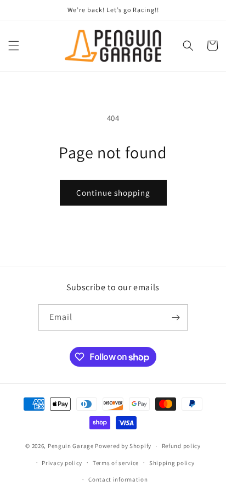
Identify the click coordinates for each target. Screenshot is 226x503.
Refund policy (181, 446)
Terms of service (116, 463)
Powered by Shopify (123, 446)
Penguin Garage (71, 446)
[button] (14, 46)
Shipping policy (172, 463)
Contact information (118, 479)
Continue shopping (113, 192)
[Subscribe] (175, 317)
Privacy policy (62, 463)
